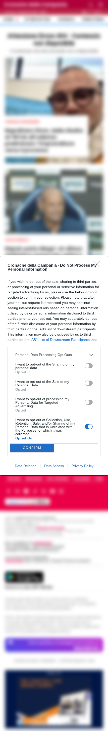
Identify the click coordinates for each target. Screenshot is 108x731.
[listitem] (54, 354)
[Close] (98, 265)
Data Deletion (25, 466)
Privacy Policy (82, 466)
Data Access (54, 466)
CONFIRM (32, 448)
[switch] (89, 365)
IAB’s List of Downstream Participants (60, 340)
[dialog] (54, 365)
